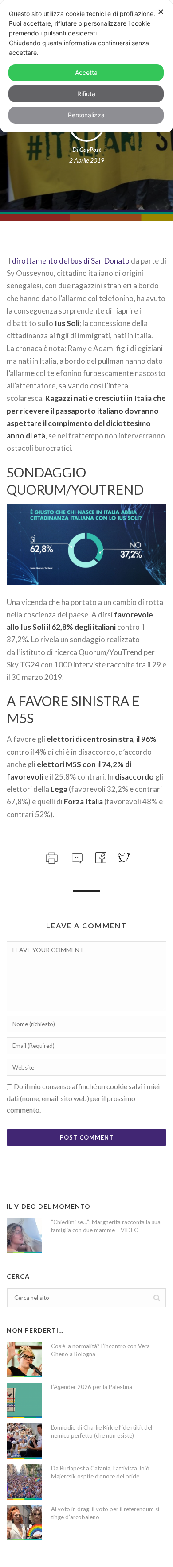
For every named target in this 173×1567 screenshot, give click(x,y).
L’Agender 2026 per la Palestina (91, 1386)
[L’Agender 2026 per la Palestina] (24, 1400)
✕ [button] (160, 11)
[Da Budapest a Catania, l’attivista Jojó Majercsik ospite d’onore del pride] (24, 1482)
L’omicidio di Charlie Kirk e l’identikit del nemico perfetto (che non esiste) (101, 1431)
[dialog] (86, 66)
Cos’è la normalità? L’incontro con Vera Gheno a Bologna (100, 1350)
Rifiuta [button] (86, 93)
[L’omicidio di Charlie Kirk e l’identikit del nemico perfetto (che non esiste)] (24, 1441)
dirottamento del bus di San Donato (71, 260)
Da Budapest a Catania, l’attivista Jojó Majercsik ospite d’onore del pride (100, 1472)
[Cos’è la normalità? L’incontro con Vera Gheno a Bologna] (24, 1359)
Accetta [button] (86, 72)
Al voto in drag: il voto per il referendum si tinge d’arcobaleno (105, 1512)
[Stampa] (51, 856)
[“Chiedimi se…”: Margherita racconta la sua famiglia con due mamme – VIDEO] (24, 1235)
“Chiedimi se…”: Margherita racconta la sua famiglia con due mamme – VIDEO (106, 1225)
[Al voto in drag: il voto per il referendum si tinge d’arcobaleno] (24, 1522)
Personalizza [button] (86, 115)
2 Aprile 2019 (86, 160)
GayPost (90, 149)
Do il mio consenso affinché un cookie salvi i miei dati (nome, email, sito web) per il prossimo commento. (83, 1098)
